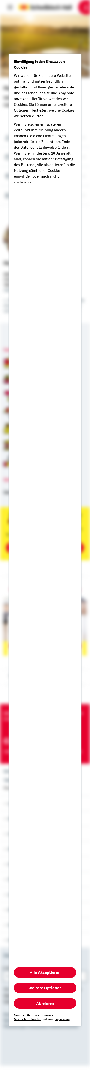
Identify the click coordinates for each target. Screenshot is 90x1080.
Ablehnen (45, 1003)
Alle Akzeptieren (45, 972)
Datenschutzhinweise (27, 1019)
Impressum (62, 1019)
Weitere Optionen (45, 988)
